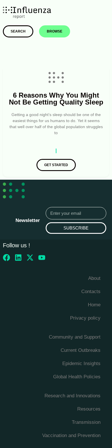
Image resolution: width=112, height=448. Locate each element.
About (94, 278)
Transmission (86, 422)
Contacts (91, 291)
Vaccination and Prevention (71, 435)
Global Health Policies (77, 376)
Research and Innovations (73, 395)
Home (94, 304)
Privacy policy (85, 318)
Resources (89, 409)
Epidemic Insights (81, 363)
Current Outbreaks (81, 350)
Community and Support (75, 337)
